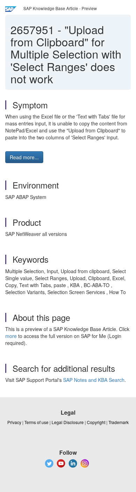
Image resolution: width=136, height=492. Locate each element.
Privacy (14, 422)
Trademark (118, 422)
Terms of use (36, 422)
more (11, 335)
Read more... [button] (24, 157)
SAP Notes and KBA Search (93, 379)
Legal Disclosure (68, 422)
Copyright (96, 422)
